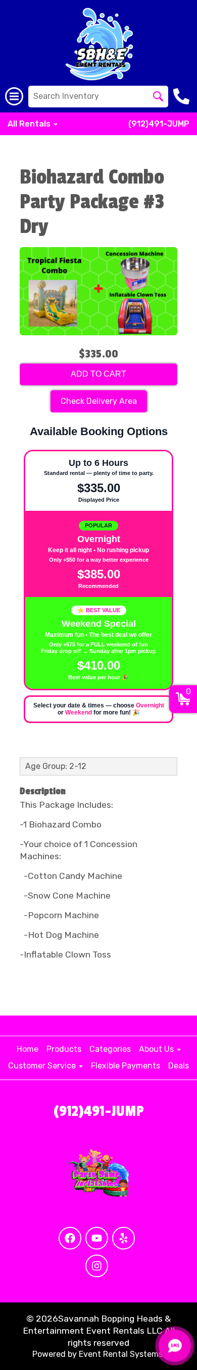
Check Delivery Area (99, 401)
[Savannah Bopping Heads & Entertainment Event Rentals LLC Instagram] (96, 1266)
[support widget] (175, 1346)
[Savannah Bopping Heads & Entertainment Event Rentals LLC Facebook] (70, 1238)
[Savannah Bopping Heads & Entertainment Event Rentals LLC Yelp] (123, 1238)
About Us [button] (157, 1049)
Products (63, 1049)
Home (27, 1049)
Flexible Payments (125, 1065)
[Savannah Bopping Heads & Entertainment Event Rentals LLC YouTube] (96, 1238)
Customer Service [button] (43, 1065)
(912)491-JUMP (158, 124)
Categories (110, 1049)
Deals (178, 1065)
